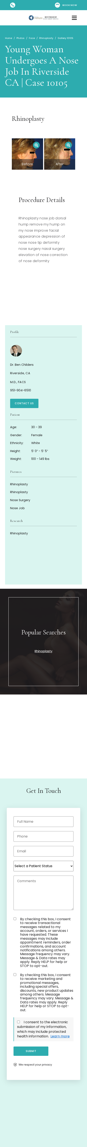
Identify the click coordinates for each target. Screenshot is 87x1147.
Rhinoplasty (46, 38)
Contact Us (24, 403)
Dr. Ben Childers (22, 365)
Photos (20, 38)
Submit (31, 1051)
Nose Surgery (20, 500)
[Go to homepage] (43, 17)
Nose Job (17, 508)
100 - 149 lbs (29, 459)
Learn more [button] (60, 1036)
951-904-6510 (20, 390)
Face (32, 38)
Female (26, 435)
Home (8, 38)
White (25, 443)
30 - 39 (26, 427)
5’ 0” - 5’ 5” (29, 451)
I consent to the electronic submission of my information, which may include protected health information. (42, 1029)
